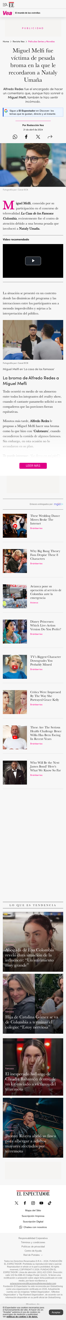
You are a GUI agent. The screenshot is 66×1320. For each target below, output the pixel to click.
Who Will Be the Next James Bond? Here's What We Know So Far (45, 766)
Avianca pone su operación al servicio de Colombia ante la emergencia (45, 592)
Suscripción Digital (33, 1221)
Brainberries (36, 528)
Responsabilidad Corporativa (33, 1238)
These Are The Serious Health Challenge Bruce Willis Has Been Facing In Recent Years (46, 733)
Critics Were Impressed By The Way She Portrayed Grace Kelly (45, 696)
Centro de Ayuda (33, 1251)
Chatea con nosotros (35, 1227)
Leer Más (33, 465)
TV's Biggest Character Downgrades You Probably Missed (45, 660)
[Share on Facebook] (26, 137)
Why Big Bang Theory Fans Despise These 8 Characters (45, 555)
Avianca (34, 602)
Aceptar (56, 1312)
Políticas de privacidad (33, 1246)
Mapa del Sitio (33, 1210)
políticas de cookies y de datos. (22, 1316)
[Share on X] (38, 137)
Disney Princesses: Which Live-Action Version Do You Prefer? (45, 625)
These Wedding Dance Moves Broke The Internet (45, 519)
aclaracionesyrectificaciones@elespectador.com (33, 1283)
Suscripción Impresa (33, 1216)
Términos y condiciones (33, 1242)
